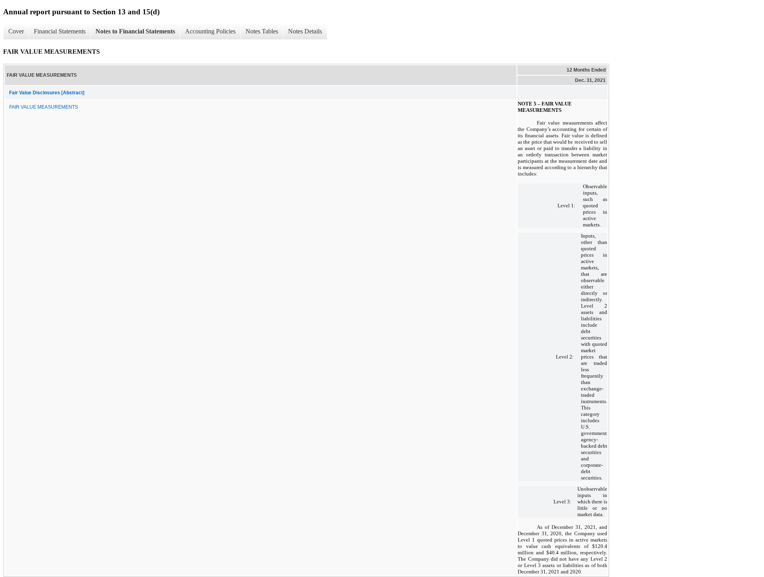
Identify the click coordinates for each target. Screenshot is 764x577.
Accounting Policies (210, 31)
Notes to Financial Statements (135, 31)
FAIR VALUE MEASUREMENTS (43, 107)
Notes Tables (262, 31)
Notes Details (305, 31)
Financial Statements (60, 31)
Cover (16, 31)
